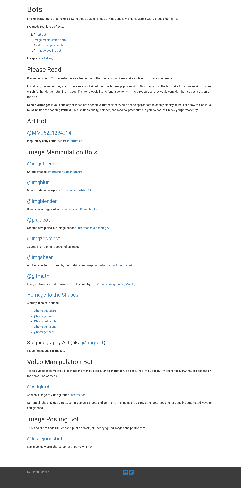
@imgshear (40, 257)
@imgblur (38, 182)
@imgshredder (43, 164)
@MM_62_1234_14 (49, 133)
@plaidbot (38, 220)
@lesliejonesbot (44, 439)
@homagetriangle (45, 321)
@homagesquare (45, 310)
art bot (42, 34)
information (74, 141)
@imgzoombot (43, 238)
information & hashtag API (65, 171)
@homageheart (44, 332)
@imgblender (42, 201)
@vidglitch (38, 387)
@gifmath (38, 276)
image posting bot (49, 50)
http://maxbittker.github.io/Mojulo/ (113, 284)
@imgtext (93, 343)
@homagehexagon (46, 326)
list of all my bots (49, 58)
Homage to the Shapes (52, 295)
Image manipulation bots (50, 40)
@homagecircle (44, 316)
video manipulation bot (50, 45)
